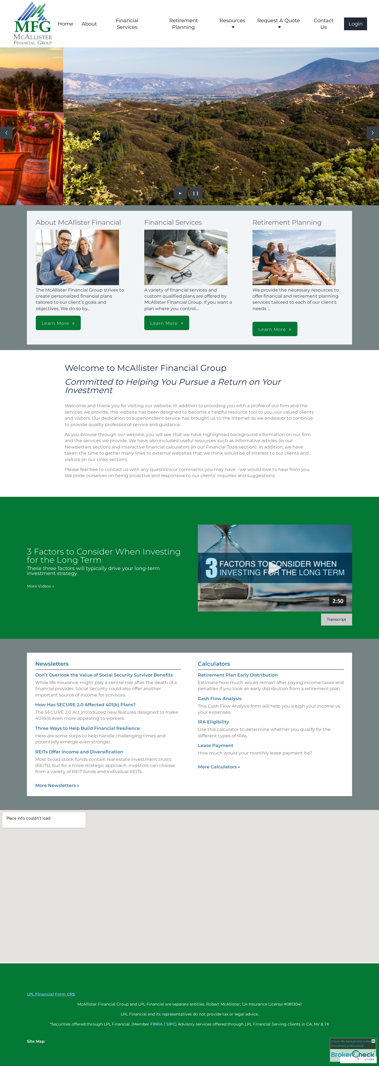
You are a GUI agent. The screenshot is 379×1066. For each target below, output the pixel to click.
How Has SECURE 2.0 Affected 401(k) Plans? (85, 704)
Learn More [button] (55, 323)
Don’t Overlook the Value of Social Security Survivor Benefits (104, 675)
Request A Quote (278, 20)
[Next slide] (373, 132)
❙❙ (195, 192)
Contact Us (323, 23)
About (89, 24)
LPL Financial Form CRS (51, 994)
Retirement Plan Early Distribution (238, 675)
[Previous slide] (6, 132)
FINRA (156, 1024)
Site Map (36, 1041)
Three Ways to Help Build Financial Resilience (87, 728)
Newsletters (52, 663)
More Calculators (219, 766)
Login (355, 24)
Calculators (214, 663)
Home (65, 24)
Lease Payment (215, 745)
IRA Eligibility (213, 722)
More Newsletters (57, 785)
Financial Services (127, 23)
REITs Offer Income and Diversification (79, 751)
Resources (232, 20)
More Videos (40, 586)
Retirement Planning (183, 23)
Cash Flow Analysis (219, 698)
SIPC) (171, 1024)
